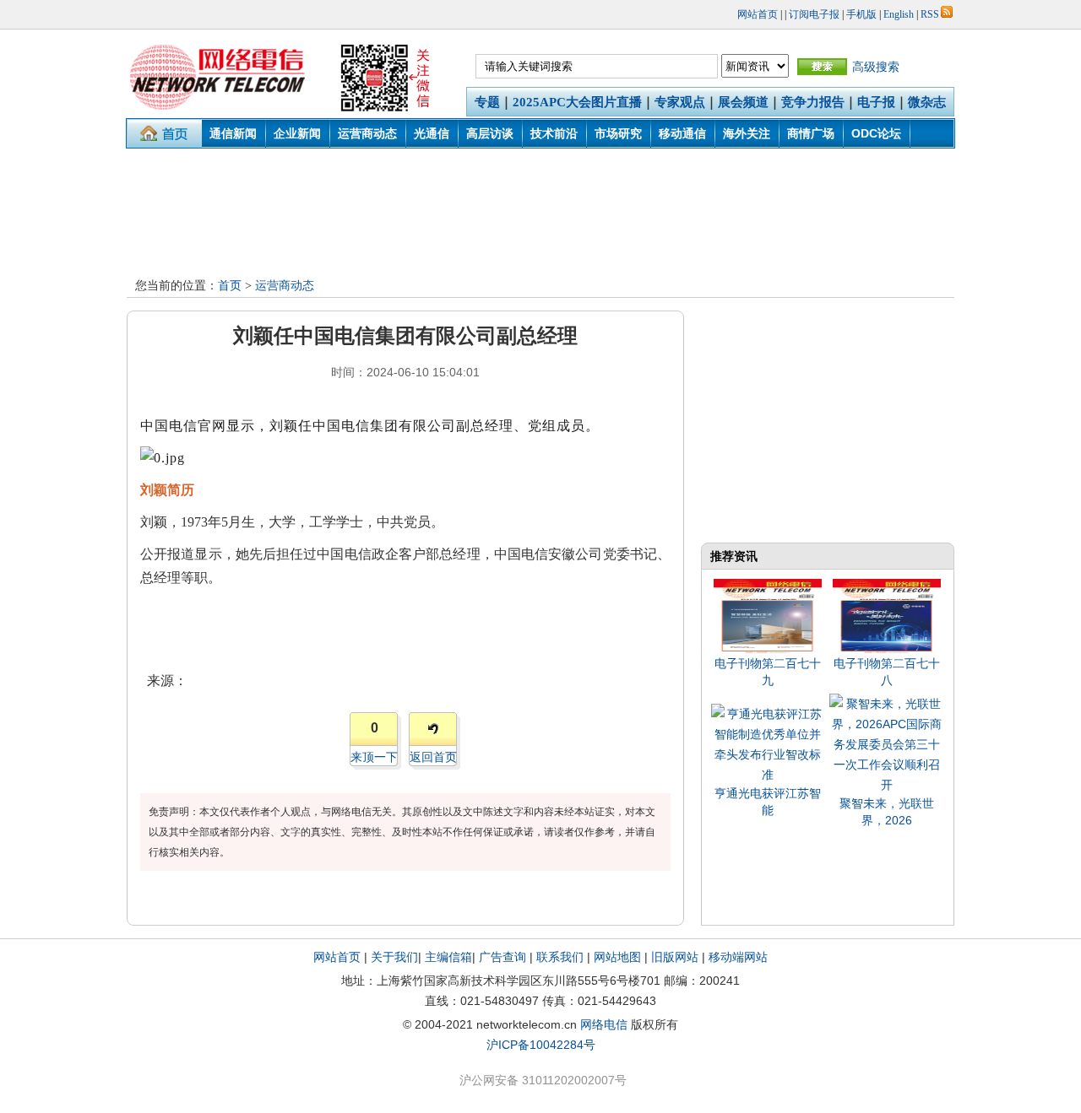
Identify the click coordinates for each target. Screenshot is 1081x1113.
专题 (487, 102)
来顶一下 (374, 757)
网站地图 (617, 957)
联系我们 (560, 957)
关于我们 (394, 957)
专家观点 (680, 102)
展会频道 (743, 102)
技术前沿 (554, 133)
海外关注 (746, 133)
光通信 (431, 133)
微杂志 (927, 102)
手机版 (861, 14)
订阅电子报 (814, 14)
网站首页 (757, 14)
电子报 (876, 102)
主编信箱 (448, 957)
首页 (230, 285)
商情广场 (810, 133)
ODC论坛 (876, 133)
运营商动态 (367, 133)
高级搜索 (875, 66)
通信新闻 (233, 133)
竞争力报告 (813, 102)
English (898, 14)
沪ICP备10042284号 (540, 1044)
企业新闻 (297, 133)
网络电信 (603, 1024)
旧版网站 (674, 957)
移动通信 (682, 133)
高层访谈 (489, 133)
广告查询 (502, 957)
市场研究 (618, 133)
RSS (930, 14)
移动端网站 (738, 957)
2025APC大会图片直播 (577, 102)
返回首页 (433, 757)
